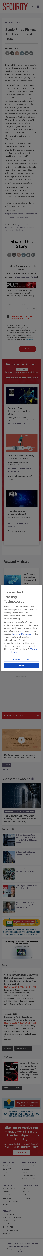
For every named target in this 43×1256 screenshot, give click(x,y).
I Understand (21, 665)
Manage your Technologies (21, 659)
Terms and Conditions (22, 634)
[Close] (38, 588)
